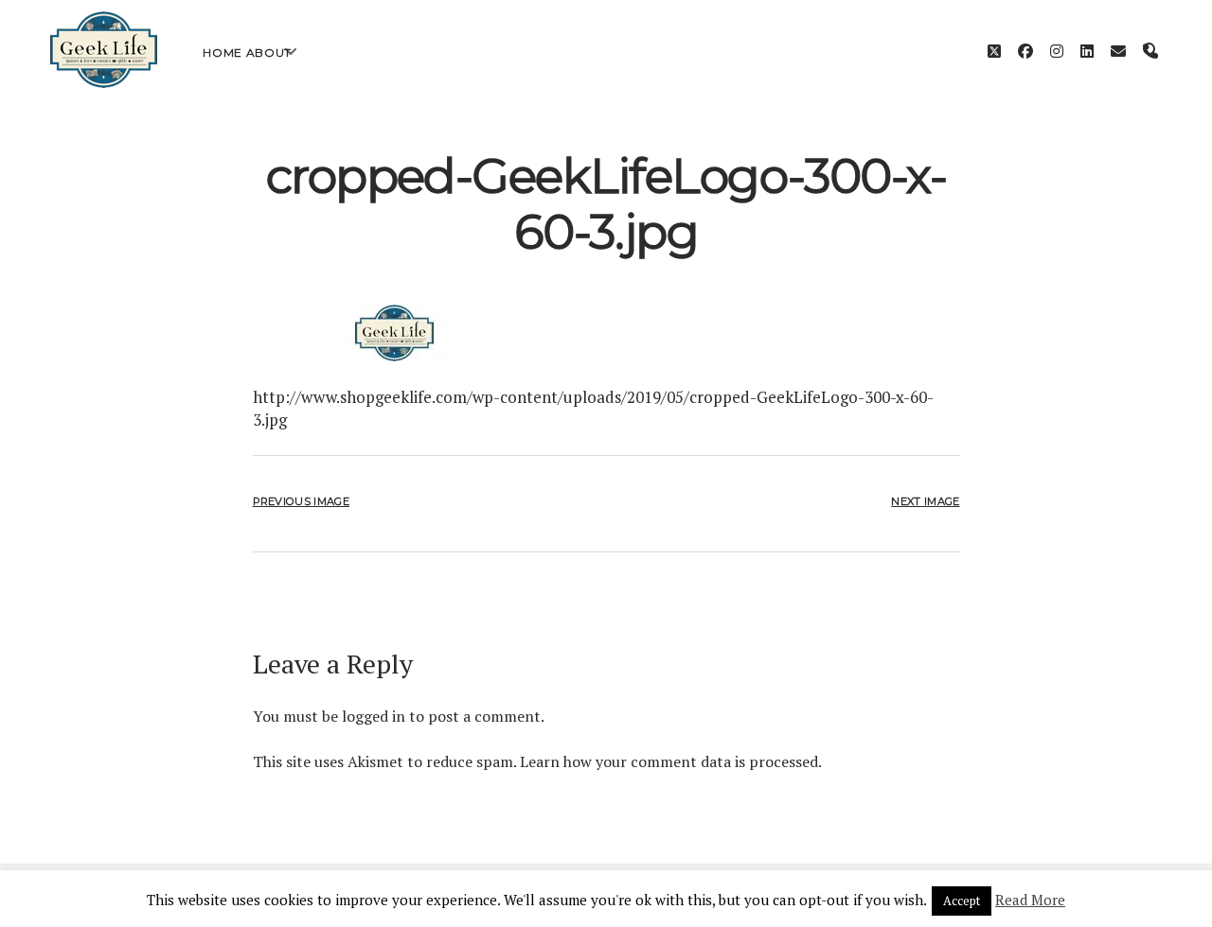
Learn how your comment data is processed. (671, 761)
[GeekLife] (103, 83)
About (269, 52)
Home (222, 52)
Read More (1030, 899)
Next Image (925, 501)
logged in (373, 716)
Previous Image (301, 501)
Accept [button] (961, 900)
